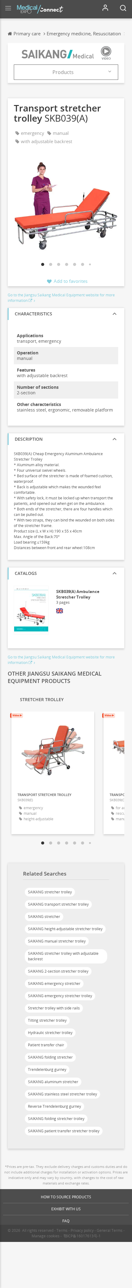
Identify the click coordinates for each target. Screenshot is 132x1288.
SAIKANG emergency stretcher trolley (60, 995)
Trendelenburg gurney (47, 1069)
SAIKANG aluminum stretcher (53, 1081)
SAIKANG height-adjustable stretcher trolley (65, 928)
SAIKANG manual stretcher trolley (57, 941)
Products (63, 72)
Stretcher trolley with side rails (54, 1008)
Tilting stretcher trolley (47, 1020)
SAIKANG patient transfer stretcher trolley (63, 1131)
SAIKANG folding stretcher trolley (56, 1118)
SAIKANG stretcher (44, 916)
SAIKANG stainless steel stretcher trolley (62, 1094)
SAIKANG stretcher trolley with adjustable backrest (63, 956)
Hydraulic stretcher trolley (50, 1032)
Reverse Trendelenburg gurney (54, 1106)
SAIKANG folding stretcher (50, 1057)
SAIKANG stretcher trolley (50, 892)
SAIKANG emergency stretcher (54, 983)
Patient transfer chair (46, 1045)
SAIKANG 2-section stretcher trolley (58, 971)
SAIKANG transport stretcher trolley (58, 904)
